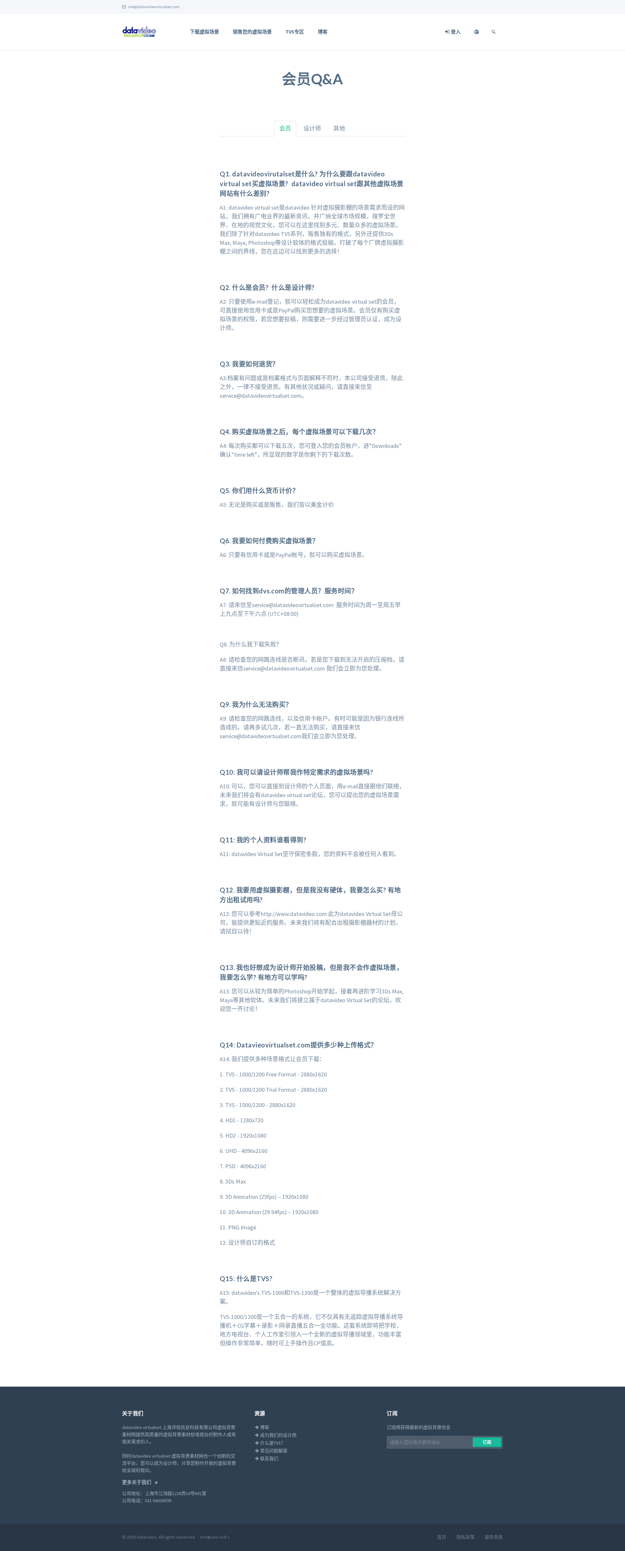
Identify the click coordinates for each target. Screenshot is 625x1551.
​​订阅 (487, 1442)
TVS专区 (294, 32)
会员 (285, 128)
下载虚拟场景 (204, 32)
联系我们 (268, 1458)
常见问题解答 (273, 1451)
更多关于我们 (137, 1482)
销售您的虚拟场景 (252, 32)
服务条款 (494, 1537)
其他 (339, 128)
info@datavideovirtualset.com (154, 6)
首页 (442, 1537)
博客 (322, 32)
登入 (455, 32)
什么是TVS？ (272, 1443)
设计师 (312, 128)
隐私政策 (466, 1537)
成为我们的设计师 (278, 1435)
